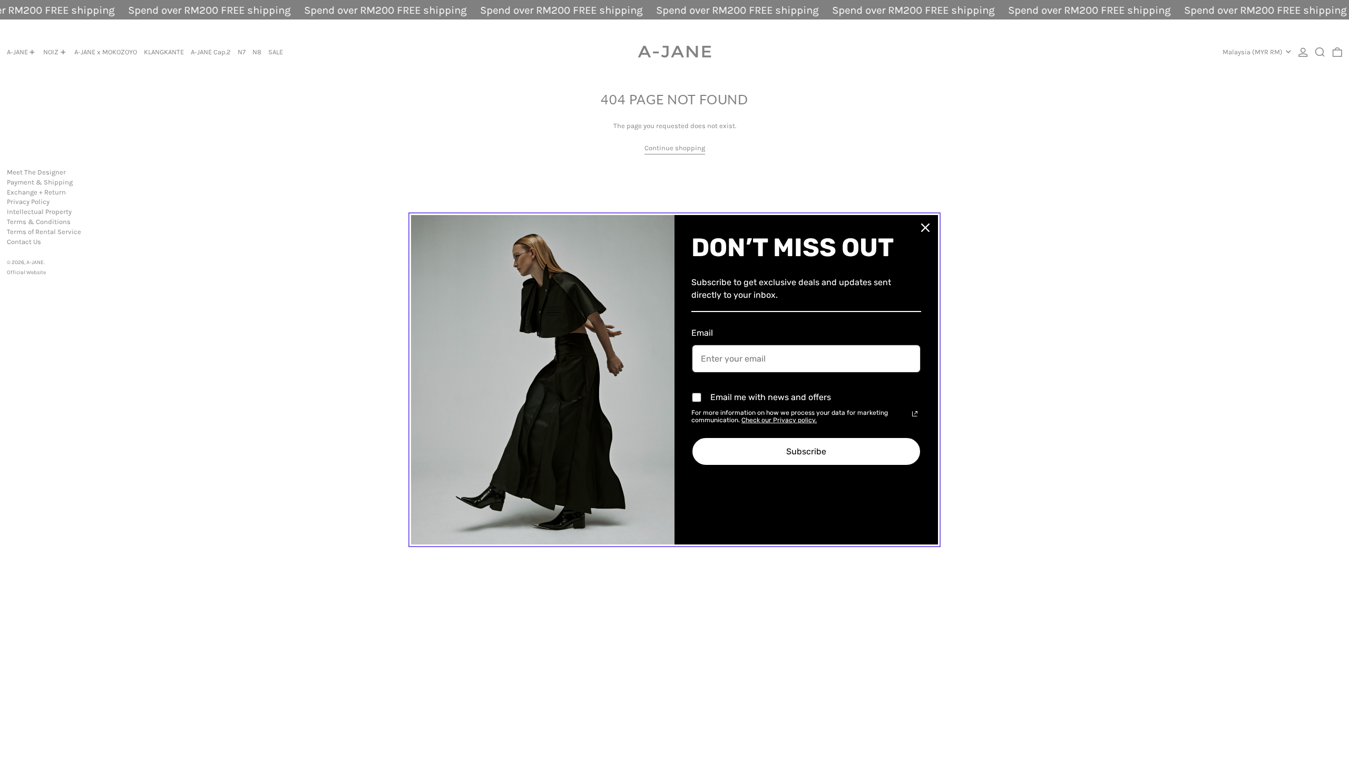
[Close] (925, 227)
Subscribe (806, 451)
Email (702, 333)
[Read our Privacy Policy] (914, 413)
